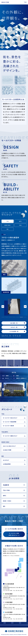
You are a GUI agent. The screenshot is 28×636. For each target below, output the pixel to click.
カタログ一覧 (14, 327)
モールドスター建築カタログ (10, 436)
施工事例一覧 (14, 323)
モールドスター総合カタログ (10, 418)
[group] (14, 27)
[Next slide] (25, 306)
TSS (7, 221)
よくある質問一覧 (14, 331)
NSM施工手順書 (7, 450)
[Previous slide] (3, 306)
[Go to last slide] (3, 389)
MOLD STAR (5, 2)
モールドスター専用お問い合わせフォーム (14, 534)
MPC (20, 221)
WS (7, 229)
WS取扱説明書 (7, 464)
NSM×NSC (8, 225)
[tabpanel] (14, 306)
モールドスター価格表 (8, 425)
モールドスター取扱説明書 (9, 422)
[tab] (14, 485)
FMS (20, 225)
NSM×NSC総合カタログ (9, 446)
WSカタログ (6, 460)
